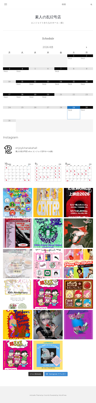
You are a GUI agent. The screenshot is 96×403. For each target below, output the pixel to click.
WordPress (62, 395)
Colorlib (46, 395)
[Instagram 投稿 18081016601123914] (78, 202)
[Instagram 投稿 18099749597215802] (47, 172)
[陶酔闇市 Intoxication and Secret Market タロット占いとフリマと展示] (78, 324)
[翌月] (86, 47)
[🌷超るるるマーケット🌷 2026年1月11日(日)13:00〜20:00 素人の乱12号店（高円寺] (47, 294)
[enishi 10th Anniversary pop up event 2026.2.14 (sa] (17, 294)
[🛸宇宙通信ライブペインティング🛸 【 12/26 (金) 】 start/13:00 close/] (47, 324)
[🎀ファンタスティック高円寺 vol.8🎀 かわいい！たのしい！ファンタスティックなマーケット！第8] (47, 263)
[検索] (91, 4)
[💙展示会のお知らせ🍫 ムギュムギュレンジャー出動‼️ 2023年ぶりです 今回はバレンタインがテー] (78, 294)
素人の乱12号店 (48, 17)
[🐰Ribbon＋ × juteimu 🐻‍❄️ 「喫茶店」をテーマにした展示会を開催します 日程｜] (17, 263)
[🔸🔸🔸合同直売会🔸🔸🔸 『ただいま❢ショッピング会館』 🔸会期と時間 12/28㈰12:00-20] (47, 355)
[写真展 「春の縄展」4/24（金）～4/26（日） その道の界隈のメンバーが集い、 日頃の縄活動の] (17, 233)
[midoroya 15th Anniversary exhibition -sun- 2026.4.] (47, 233)
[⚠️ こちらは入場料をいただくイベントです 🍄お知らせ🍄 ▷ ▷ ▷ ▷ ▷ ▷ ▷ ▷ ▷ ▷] (17, 324)
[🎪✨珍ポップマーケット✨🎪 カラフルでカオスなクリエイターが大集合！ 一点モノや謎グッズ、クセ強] (17, 202)
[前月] (9, 47)
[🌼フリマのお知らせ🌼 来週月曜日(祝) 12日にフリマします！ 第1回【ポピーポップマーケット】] (78, 263)
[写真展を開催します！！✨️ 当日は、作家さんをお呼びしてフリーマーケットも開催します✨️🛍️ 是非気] (78, 233)
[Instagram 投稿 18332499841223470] (47, 202)
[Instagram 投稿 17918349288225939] (17, 172)
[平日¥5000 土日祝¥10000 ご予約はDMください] (78, 172)
